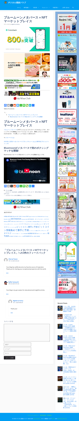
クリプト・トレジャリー (14, 224)
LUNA (9, 219)
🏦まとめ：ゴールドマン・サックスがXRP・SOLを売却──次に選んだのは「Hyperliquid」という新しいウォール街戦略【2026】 (69, 402)
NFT (9, 221)
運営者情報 (43, 415)
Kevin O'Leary (45, 216)
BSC (18, 216)
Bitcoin (14, 216)
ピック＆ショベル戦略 (33, 230)
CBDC (20, 216)
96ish (53, 418)
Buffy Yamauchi (13, 282)
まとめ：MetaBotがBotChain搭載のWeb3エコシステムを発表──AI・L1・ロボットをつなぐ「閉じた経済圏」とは (69, 359)
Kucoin (5, 219)
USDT (17, 221)
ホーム (19, 7)
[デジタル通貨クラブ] (5, 2)
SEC (15, 221)
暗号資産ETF (11, 236)
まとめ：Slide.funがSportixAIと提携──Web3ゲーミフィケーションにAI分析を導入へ (69, 349)
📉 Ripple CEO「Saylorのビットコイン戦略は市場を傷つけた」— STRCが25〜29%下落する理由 (69, 318)
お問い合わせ (65, 7)
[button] (73, 7)
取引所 (35, 7)
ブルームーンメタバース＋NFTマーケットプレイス (23, 115)
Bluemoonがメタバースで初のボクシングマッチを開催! (26, 117)
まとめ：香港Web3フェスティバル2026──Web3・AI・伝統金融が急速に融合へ (69, 370)
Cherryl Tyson (13, 259)
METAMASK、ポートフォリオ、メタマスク (38, 219)
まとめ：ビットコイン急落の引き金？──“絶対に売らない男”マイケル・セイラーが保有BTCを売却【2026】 (69, 380)
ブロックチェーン (42, 230)
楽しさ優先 (34, 236)
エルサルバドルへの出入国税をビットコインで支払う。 (19, 195)
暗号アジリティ (40, 233)
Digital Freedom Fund (33, 216)
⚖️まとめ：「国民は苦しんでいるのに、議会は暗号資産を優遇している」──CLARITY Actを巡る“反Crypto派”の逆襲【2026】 (69, 391)
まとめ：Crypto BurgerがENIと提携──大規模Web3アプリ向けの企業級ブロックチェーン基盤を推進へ (69, 328)
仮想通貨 (30, 233)
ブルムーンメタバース (10, 130)
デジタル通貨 (9, 190)
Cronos (24, 216)
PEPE (12, 221)
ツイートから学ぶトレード (37, 224)
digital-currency (18, 301)
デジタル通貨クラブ (17, 2)
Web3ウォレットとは (23, 221)
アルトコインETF (43, 221)
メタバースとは (9, 137)
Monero (6, 221)
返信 (7, 273)
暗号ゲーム (45, 233)
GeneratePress (37, 418)
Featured (40, 216)
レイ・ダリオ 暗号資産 (23, 233)
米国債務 (38, 236)
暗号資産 (26, 7)
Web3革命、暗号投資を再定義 (33, 221)
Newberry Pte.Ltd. (62, 418)
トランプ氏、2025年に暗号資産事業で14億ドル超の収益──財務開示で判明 (69, 309)
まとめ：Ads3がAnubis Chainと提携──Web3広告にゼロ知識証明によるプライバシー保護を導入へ (69, 339)
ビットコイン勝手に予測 (27, 227)
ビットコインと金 (12, 227)
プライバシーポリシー (33, 415)
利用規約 (49, 415)
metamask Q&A (24, 219)
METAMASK (16, 218)
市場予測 (55, 7)
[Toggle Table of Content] (5, 113)
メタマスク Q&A (15, 233)
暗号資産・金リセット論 (19, 236)
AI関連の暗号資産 (8, 216)
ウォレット (45, 7)
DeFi (27, 216)
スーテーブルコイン (24, 224)
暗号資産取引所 (28, 236)
